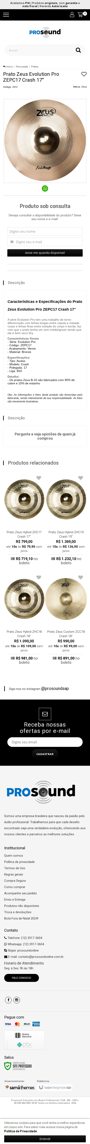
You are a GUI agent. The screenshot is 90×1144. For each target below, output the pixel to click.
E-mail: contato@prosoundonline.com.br (35, 957)
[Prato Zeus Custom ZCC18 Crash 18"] (66, 619)
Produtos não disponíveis (21, 906)
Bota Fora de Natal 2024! (21, 918)
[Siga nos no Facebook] (8, 1000)
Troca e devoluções (17, 912)
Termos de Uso (14, 868)
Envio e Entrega (14, 899)
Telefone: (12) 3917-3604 (24, 938)
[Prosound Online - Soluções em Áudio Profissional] (45, 32)
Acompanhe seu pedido (20, 893)
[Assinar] (45, 754)
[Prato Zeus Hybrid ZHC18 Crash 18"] (24, 619)
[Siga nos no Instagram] (17, 1000)
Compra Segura (15, 881)
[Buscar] (78, 50)
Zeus (84, 86)
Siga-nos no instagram (39, 688)
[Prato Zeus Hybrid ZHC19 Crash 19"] (66, 519)
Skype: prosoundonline (23, 950)
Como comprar (14, 887)
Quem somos (13, 855)
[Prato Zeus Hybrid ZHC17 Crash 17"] (24, 519)
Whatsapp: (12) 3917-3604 (25, 944)
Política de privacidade (19, 862)
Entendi (45, 1139)
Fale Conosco (21, 977)
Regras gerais (13, 874)
